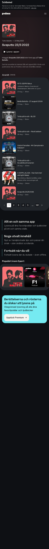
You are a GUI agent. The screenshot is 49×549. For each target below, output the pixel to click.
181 (37, 205)
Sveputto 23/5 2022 (17, 58)
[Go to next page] (42, 205)
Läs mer (33, 8)
